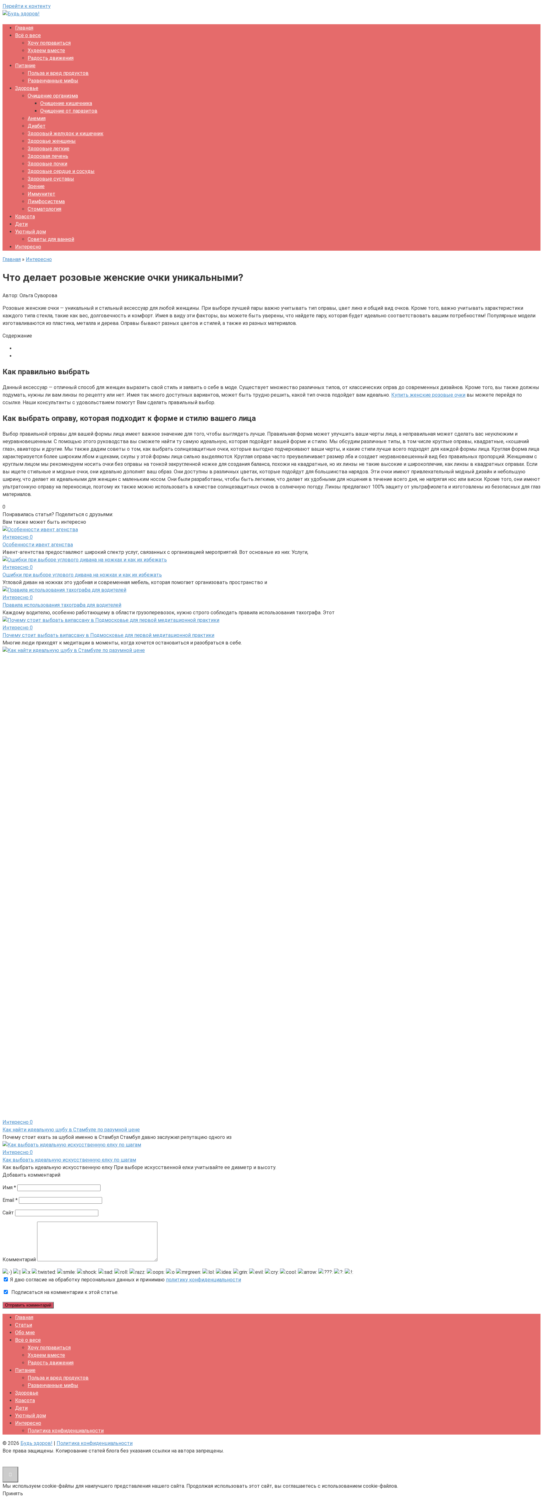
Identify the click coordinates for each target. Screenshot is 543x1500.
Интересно (28, 247)
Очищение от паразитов (68, 111)
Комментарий (19, 1260)
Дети (21, 224)
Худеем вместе (46, 50)
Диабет (37, 126)
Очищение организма (53, 96)
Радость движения (51, 58)
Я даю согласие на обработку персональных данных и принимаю (125, 1280)
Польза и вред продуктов (58, 73)
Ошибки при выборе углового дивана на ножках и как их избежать (82, 575)
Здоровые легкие (48, 149)
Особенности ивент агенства (38, 545)
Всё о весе (28, 35)
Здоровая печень (48, 156)
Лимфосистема (46, 201)
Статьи (23, 1325)
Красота (25, 217)
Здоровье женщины (52, 141)
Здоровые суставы (51, 179)
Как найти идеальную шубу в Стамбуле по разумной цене (71, 1130)
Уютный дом (30, 232)
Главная (24, 28)
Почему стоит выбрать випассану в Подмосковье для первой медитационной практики (108, 635)
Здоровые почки (47, 164)
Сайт (8, 1213)
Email (10, 1200)
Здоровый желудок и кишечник (65, 134)
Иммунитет (41, 194)
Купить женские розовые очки (428, 395)
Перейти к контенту (27, 6)
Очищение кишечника (66, 103)
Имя (9, 1188)
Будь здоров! (36, 1443)
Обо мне (25, 1333)
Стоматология (44, 209)
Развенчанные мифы (53, 81)
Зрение (36, 186)
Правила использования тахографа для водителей (62, 605)
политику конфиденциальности (203, 1280)
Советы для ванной (51, 239)
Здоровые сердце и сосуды (61, 171)
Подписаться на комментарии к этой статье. (64, 1292)
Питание (25, 66)
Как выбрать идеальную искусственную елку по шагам (69, 1160)
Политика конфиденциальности (66, 1431)
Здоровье (26, 88)
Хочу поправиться (49, 43)
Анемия (37, 118)
